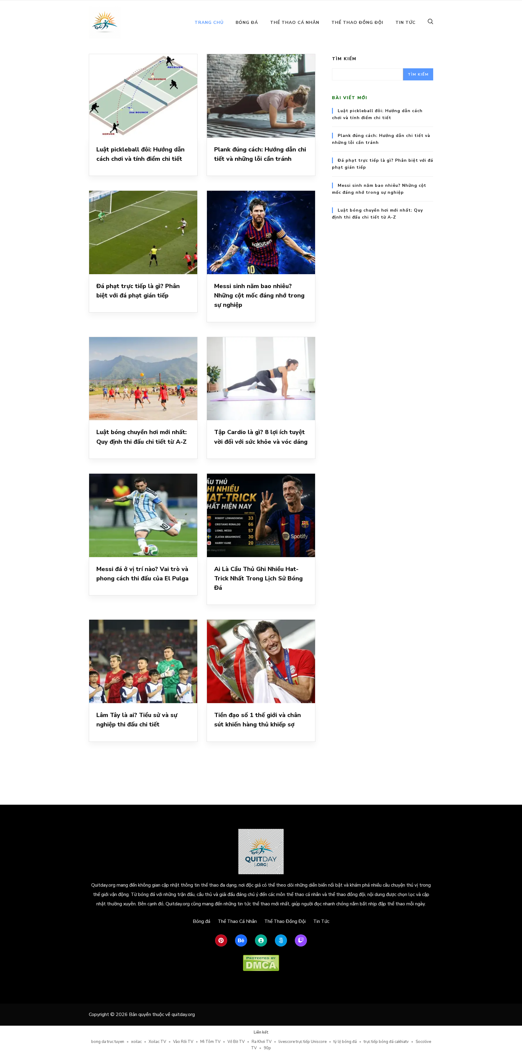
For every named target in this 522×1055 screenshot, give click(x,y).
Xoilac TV (157, 1041)
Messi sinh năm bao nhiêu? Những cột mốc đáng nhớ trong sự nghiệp (259, 295)
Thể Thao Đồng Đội (357, 22)
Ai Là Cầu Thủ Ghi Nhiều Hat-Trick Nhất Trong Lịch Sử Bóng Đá (258, 578)
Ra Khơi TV (262, 1041)
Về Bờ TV (236, 1041)
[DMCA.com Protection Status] (261, 963)
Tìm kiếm (344, 59)
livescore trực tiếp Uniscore (303, 1041)
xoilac (136, 1041)
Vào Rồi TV (183, 1041)
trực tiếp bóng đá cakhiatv (386, 1041)
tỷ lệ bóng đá (345, 1041)
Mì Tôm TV (210, 1041)
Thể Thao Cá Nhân (294, 22)
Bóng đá (247, 22)
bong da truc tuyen (107, 1041)
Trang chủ (209, 22)
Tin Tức (405, 22)
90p (267, 1048)
